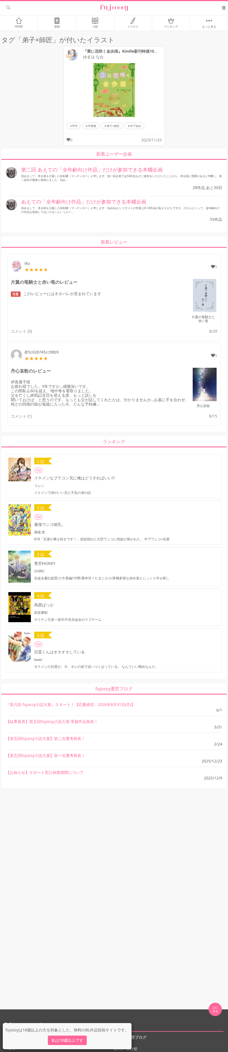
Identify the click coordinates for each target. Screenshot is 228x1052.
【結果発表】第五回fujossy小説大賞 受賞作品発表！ (52, 721)
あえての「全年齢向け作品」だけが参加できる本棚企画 (83, 201)
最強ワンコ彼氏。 (49, 524)
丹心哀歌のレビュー (31, 371)
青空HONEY (44, 563)
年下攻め (135, 126)
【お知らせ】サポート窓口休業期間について (45, 772)
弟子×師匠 (113, 126)
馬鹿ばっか (44, 604)
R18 (74, 126)
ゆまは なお (93, 57)
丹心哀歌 (203, 405)
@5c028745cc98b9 (41, 352)
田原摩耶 (41, 612)
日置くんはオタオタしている (59, 651)
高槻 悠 (39, 532)
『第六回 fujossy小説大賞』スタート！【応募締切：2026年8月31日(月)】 (70, 704)
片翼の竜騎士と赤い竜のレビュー (44, 282)
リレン (39, 485)
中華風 (92, 126)
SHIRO (39, 571)
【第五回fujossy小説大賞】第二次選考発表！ (45, 738)
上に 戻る (215, 1009)
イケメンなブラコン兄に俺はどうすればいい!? (74, 477)
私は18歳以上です (67, 1040)
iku (27, 263)
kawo (38, 659)
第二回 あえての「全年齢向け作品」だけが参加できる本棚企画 (92, 169)
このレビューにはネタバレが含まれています (57, 293)
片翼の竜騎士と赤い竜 (203, 319)
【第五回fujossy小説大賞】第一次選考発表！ (45, 755)
